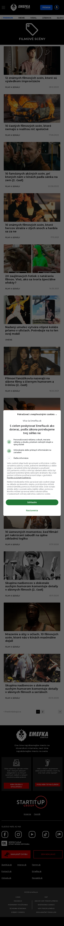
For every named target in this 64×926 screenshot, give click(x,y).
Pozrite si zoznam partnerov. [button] (19, 477)
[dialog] (32, 463)
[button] (32, 458)
